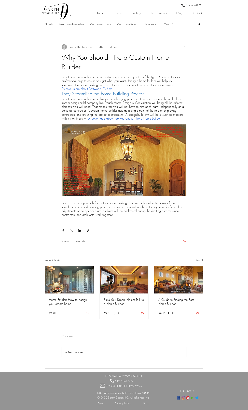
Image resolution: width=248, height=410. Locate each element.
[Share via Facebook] (63, 230)
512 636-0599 (194, 5)
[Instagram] (183, 398)
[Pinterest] (187, 398)
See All (199, 259)
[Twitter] (197, 398)
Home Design (150, 23)
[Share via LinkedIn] (79, 230)
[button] (199, 23)
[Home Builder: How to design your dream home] (69, 279)
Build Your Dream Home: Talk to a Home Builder (124, 302)
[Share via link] (88, 230)
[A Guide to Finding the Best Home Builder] (178, 279)
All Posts (48, 23)
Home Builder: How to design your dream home (68, 302)
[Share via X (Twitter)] (71, 230)
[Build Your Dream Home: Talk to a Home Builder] (124, 279)
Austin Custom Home (100, 23)
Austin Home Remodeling (71, 23)
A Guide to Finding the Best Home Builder (176, 302)
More (166, 23)
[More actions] (184, 47)
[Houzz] (192, 398)
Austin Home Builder (127, 23)
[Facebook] (178, 398)
